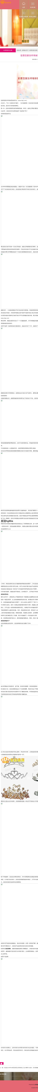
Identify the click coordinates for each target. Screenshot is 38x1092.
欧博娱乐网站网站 (23, 17)
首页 (23, 7)
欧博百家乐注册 (33, 50)
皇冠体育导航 (34, 1087)
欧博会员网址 (32, 16)
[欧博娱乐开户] (5, 1)
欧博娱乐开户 (25, 50)
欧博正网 (32, 7)
